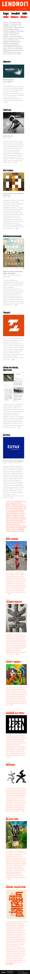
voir (12, 498)
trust (6, 312)
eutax (6, 435)
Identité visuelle (8, 136)
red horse (12, 539)
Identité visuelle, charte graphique (13, 461)
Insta (26, 973)
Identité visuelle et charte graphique (8, 80)
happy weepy (13, 661)
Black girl (12, 819)
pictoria (8, 170)
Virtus (7, 110)
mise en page (10, 367)
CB (22, 973)
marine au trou (15, 713)
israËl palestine (15, 887)
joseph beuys (14, 601)
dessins (10, 764)
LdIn (24, 973)
